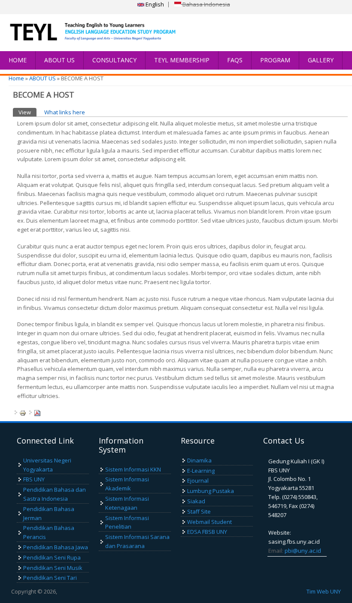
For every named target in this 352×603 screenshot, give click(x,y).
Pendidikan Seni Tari (50, 578)
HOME (18, 60)
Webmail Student (209, 522)
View (27, 112)
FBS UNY (34, 479)
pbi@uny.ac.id (303, 550)
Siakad (196, 501)
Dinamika (199, 460)
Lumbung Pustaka (210, 491)
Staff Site (199, 511)
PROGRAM (275, 60)
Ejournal (198, 480)
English (154, 4)
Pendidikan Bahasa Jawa (55, 547)
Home (16, 78)
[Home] (86, 32)
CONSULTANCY (114, 60)
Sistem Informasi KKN (133, 469)
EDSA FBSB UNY (207, 532)
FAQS (235, 60)
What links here (64, 112)
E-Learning (201, 470)
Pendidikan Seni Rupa (52, 557)
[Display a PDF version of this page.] (37, 412)
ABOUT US (59, 60)
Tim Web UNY (323, 591)
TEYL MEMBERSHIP (181, 60)
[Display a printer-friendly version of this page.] (22, 412)
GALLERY (321, 60)
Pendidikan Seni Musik (52, 568)
